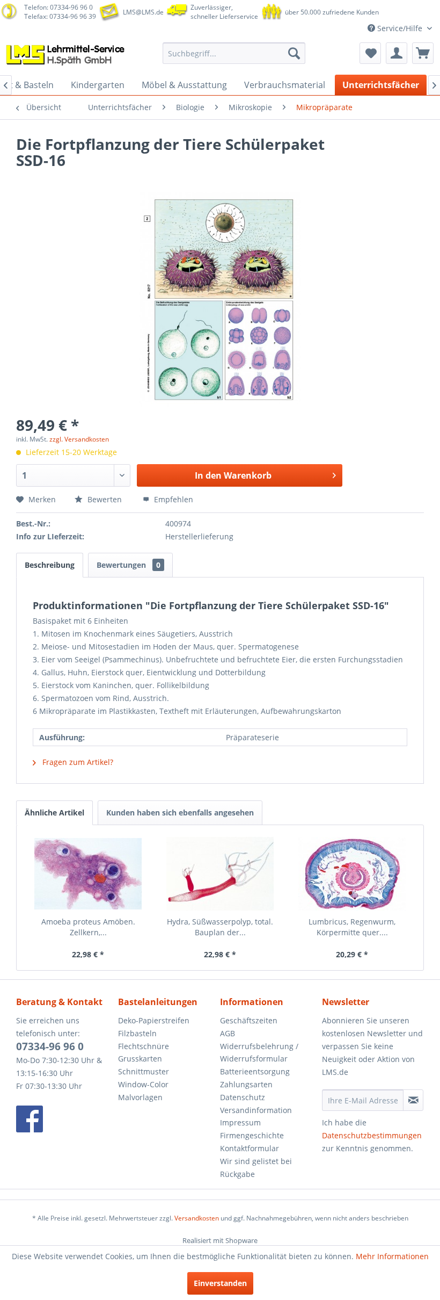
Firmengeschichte (252, 1135)
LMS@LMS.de (143, 12)
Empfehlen (172, 499)
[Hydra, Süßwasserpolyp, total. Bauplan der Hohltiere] (220, 873)
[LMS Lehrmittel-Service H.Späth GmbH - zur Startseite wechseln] (66, 55)
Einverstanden (220, 1283)
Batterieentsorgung (255, 1071)
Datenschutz (242, 1097)
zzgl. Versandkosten (79, 439)
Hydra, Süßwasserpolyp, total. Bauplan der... (220, 926)
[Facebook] (64, 1119)
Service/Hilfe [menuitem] (399, 28)
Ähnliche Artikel (54, 812)
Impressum (240, 1122)
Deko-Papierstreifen (153, 1020)
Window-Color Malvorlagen (143, 1090)
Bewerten (104, 499)
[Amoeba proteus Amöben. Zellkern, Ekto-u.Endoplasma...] (88, 873)
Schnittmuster (143, 1071)
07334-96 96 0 (50, 1046)
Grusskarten (140, 1058)
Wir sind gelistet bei (256, 1161)
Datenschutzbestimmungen (372, 1135)
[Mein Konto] (396, 53)
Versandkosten (196, 1218)
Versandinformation (256, 1110)
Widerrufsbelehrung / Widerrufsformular (259, 1052)
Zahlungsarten (246, 1084)
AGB (227, 1033)
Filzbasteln (137, 1033)
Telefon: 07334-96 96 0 (58, 7)
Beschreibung (50, 565)
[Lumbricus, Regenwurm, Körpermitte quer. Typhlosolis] (352, 873)
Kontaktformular (249, 1148)
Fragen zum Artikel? (76, 762)
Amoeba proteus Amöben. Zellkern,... (88, 926)
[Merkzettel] (370, 53)
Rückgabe (237, 1174)
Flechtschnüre (143, 1046)
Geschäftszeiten (248, 1020)
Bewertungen (128, 565)
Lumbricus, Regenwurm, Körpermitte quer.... (352, 926)
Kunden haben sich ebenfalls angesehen (180, 812)
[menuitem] (234, 53)
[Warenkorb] (423, 53)
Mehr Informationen (392, 1256)
